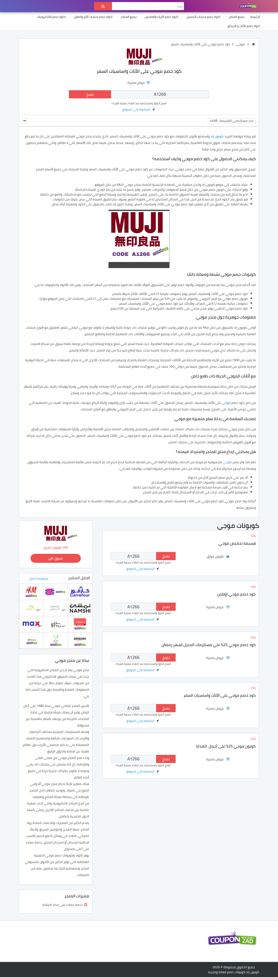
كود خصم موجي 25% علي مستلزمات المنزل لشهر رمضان (209, 644)
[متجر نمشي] (80, 608)
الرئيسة (255, 17)
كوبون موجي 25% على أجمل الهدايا (226, 746)
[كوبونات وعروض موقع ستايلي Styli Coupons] (56, 624)
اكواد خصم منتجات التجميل (203, 17)
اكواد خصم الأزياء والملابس (161, 17)
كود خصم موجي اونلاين (236, 594)
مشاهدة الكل (38, 578)
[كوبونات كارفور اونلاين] (80, 591)
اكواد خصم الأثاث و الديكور (243, 26)
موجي (240, 44)
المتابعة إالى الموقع (136, 109)
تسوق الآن (55, 558)
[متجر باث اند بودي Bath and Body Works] (56, 591)
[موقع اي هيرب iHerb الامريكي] (31, 640)
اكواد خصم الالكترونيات (51, 17)
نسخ (90, 94)
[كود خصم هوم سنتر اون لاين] (31, 608)
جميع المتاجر (236, 17)
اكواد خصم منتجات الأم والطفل (93, 17)
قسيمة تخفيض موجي (237, 543)
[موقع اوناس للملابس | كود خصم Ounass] (56, 608)
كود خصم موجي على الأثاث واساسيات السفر (220, 695)
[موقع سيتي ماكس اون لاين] (31, 624)
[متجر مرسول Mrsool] (56, 640)
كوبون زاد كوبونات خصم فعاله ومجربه (233, 971)
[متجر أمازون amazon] (80, 640)
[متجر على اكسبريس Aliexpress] (80, 624)
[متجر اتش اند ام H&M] (31, 591)
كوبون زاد (217, 136)
